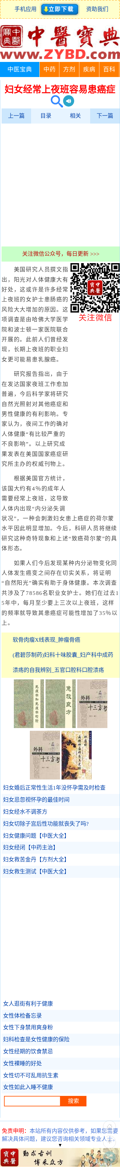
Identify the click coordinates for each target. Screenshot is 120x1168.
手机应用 (26, 9)
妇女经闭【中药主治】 (30, 847)
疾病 (89, 69)
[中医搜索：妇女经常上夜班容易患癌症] (54, 102)
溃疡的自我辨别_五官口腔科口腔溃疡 (58, 670)
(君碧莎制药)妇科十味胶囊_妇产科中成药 (63, 655)
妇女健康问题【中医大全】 (36, 836)
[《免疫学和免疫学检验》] (29, 726)
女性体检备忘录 (22, 1016)
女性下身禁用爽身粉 (28, 1027)
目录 (45, 116)
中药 (49, 69)
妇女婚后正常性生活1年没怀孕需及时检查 (54, 788)
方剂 (69, 69)
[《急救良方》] (61, 726)
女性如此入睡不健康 (28, 1087)
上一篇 (16, 116)
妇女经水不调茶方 (25, 812)
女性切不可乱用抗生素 (30, 1075)
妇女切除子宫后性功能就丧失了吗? (46, 824)
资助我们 (97, 9)
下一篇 (105, 116)
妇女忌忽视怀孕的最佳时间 (36, 800)
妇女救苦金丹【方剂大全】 (36, 860)
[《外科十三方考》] (92, 726)
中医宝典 (19, 69)
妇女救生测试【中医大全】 (36, 872)
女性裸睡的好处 (22, 1063)
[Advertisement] (60, 185)
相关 (75, 116)
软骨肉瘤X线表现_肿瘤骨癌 (46, 640)
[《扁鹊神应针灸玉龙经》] (77, 778)
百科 (109, 69)
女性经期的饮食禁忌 (28, 1051)
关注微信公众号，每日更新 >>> (60, 254)
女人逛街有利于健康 (28, 1004)
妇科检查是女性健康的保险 (36, 1039)
